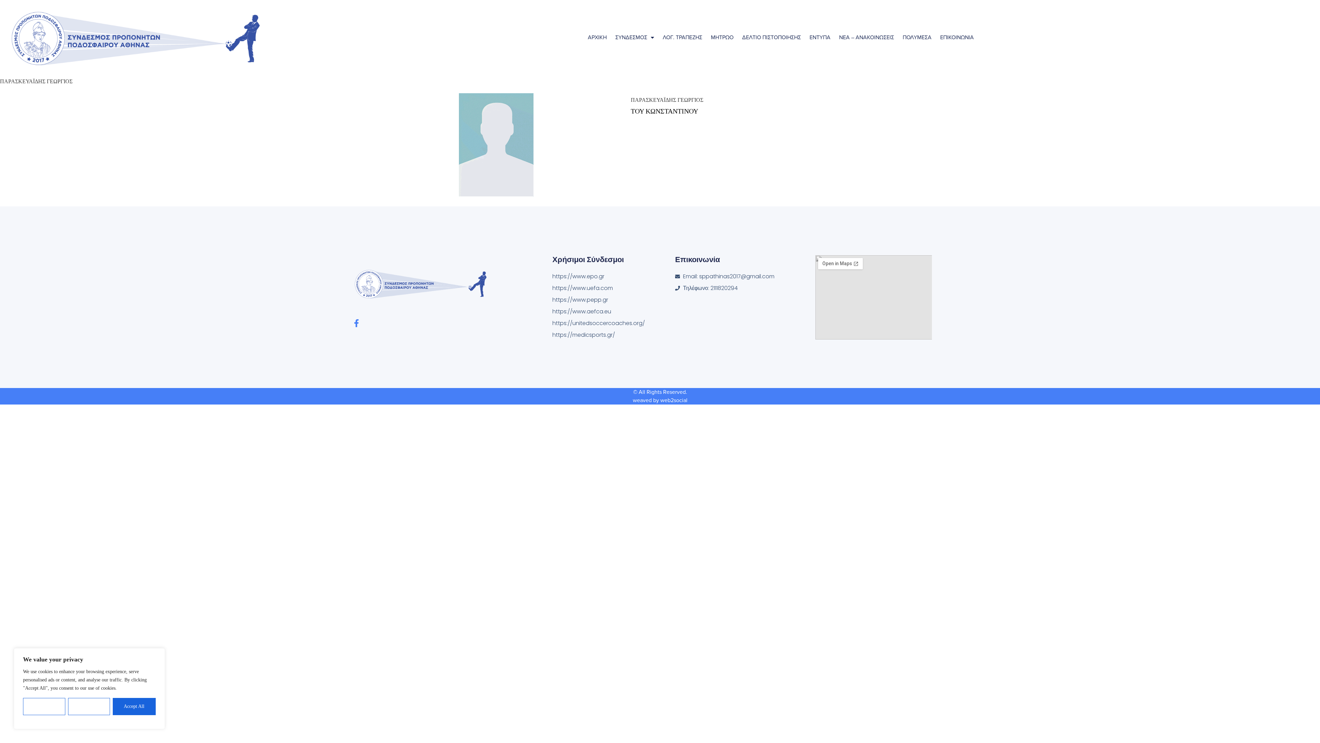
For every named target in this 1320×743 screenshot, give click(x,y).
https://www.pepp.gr (580, 300)
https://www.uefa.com (582, 288)
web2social (674, 400)
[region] (89, 688)
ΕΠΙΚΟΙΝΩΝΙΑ (957, 37)
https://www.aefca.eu (581, 311)
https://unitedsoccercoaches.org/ (598, 323)
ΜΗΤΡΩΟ (722, 37)
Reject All (89, 706)
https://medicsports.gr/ (583, 335)
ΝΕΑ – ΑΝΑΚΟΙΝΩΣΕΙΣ (866, 37)
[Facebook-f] (356, 323)
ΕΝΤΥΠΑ (820, 37)
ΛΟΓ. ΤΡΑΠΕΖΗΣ (682, 37)
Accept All (134, 706)
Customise (44, 706)
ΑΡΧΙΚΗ (597, 37)
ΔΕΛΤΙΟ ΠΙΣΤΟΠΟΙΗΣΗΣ (771, 37)
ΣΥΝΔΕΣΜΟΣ (631, 37)
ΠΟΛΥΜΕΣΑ (917, 37)
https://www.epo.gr (578, 276)
